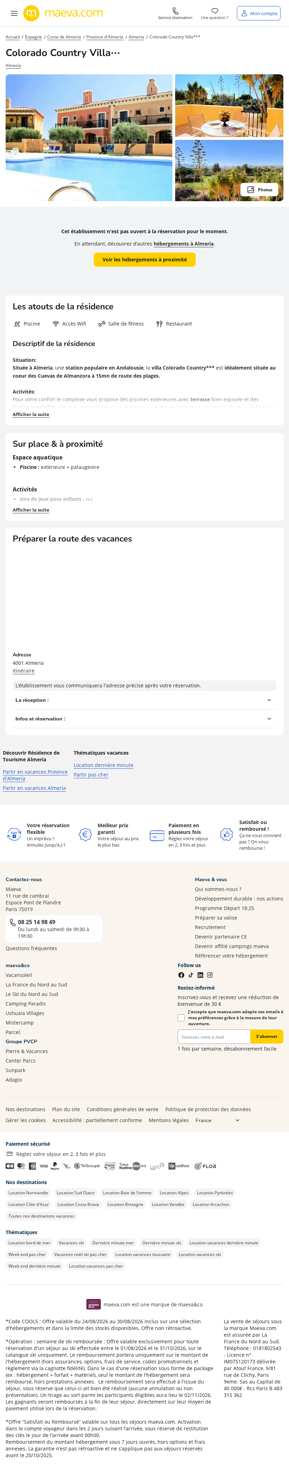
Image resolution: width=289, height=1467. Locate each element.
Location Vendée (168, 1204)
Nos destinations (25, 1109)
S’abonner (266, 1036)
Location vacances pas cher (96, 1266)
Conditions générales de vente (123, 1109)
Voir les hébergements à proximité (145, 259)
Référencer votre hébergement (231, 955)
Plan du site (66, 1109)
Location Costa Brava (78, 1204)
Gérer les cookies (26, 1120)
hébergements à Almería (184, 243)
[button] (14, 13)
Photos (265, 190)
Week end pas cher (27, 1254)
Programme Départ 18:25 (224, 908)
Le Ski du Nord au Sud (32, 994)
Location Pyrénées (215, 1193)
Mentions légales (169, 1120)
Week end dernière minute (34, 1266)
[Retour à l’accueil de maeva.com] (63, 13)
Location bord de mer (29, 1243)
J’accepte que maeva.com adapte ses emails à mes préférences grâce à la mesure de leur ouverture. (235, 1018)
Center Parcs (21, 1060)
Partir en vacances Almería (34, 788)
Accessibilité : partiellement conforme (97, 1120)
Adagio (14, 1079)
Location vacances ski (200, 1254)
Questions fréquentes (31, 948)
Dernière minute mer (113, 1243)
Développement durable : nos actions (239, 898)
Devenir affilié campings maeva (232, 946)
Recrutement (210, 927)
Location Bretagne (125, 1204)
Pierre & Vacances (27, 1051)
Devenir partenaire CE (221, 936)
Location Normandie (28, 1193)
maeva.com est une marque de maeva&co (153, 1304)
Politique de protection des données (208, 1109)
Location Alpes (174, 1193)
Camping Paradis (26, 1003)
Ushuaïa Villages (25, 1013)
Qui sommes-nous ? (218, 889)
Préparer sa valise (216, 917)
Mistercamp (20, 1022)
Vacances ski (71, 1243)
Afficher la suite (31, 414)
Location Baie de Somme (127, 1193)
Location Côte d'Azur (28, 1204)
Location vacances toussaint (142, 1254)
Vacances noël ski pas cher (80, 1254)
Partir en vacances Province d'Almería (35, 775)
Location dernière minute (104, 765)
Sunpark (15, 1070)
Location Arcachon (211, 1204)
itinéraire (24, 670)
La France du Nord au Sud (36, 984)
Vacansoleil (19, 975)
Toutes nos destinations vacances (41, 1216)
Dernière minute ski (161, 1243)
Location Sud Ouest (75, 1193)
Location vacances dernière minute (224, 1243)
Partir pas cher (91, 774)
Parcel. (13, 1032)
